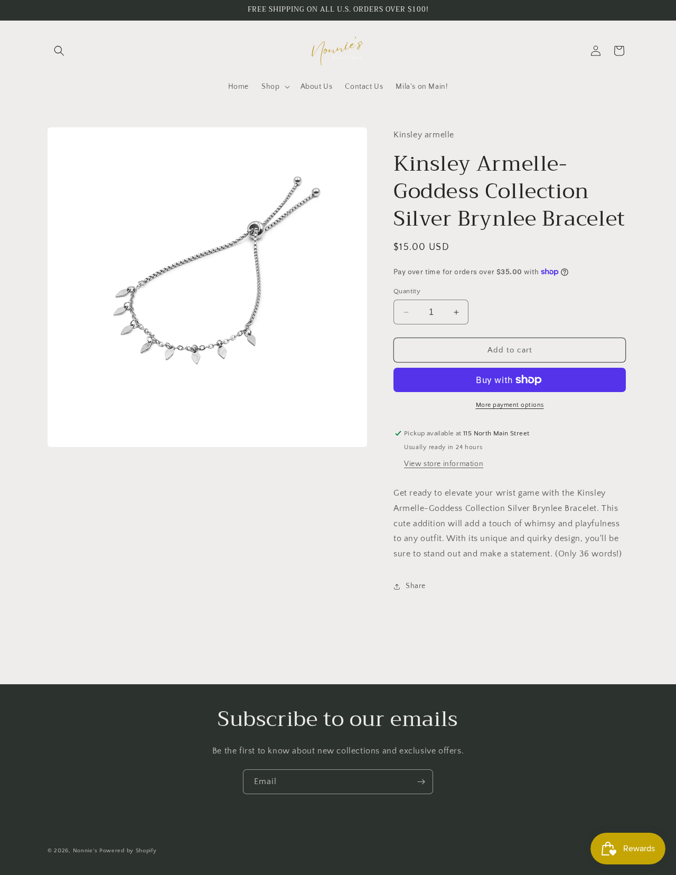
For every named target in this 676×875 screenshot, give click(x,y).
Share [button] (416, 586)
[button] (59, 50)
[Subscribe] (421, 781)
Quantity (406, 291)
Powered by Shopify (128, 851)
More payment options (510, 405)
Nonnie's (85, 851)
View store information (443, 464)
